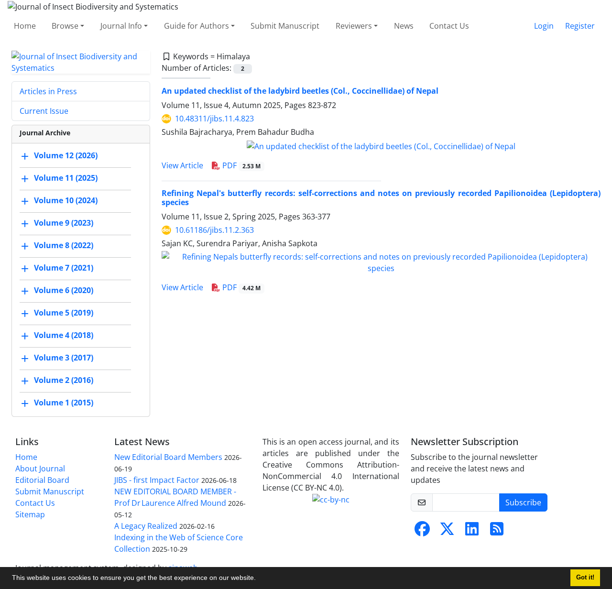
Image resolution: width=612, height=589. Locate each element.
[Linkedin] (471, 531)
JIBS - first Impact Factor (156, 480)
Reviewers (354, 26)
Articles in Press (48, 91)
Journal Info (121, 26)
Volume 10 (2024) (66, 200)
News (404, 26)
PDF (240, 165)
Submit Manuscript (285, 26)
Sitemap (30, 514)
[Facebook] (422, 531)
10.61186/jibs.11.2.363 (214, 230)
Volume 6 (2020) (63, 290)
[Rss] (496, 531)
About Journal (40, 468)
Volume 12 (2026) (66, 155)
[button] (259, 579)
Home (25, 26)
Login (544, 26)
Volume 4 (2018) (63, 335)
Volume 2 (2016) (63, 380)
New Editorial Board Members (168, 457)
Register (580, 26)
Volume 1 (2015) (63, 402)
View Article (182, 165)
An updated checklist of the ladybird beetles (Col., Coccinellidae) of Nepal (300, 91)
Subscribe (523, 502)
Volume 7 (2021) (63, 267)
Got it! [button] (585, 577)
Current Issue (44, 111)
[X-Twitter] (447, 531)
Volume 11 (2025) (66, 178)
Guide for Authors (196, 26)
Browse (65, 26)
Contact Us (449, 26)
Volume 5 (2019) (63, 312)
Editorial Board (42, 480)
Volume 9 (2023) (63, 223)
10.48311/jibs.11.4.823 (214, 118)
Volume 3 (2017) (63, 357)
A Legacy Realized (145, 526)
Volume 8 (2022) (63, 245)
